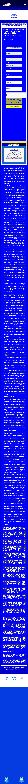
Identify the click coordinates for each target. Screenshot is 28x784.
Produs (7, 45)
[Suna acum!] (6, 780)
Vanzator (8, 62)
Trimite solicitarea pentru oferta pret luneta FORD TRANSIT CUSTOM (14, 100)
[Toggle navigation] (25, 5)
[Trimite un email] (21, 780)
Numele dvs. (9, 68)
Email (7, 80)
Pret (7, 56)
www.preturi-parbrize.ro (11, 527)
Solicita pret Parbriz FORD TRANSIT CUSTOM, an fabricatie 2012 (13, 31)
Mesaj (7, 85)
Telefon (7, 74)
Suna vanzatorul (14, 106)
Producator (8, 51)
